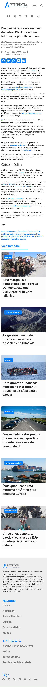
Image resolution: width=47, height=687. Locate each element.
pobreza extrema (8, 184)
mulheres (27, 150)
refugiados (14, 239)
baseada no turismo (18, 145)
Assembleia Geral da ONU (29, 231)
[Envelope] (32, 16)
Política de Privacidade (17, 662)
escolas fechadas (15, 198)
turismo (23, 239)
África (6, 605)
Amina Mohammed (9, 231)
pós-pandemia (37, 236)
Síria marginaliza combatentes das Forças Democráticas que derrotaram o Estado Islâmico (20, 287)
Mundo (7, 632)
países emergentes (18, 234)
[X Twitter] (20, 16)
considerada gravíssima (20, 206)
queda (21, 172)
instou (34, 70)
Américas (8, 610)
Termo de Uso (11, 657)
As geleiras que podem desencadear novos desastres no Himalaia (19, 339)
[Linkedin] (26, 16)
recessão (5, 239)
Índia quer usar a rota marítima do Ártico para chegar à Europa (19, 489)
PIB (37, 234)
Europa (7, 621)
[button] (34, 5)
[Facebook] (8, 16)
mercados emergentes (31, 113)
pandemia (31, 234)
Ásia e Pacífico (12, 616)
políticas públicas (23, 236)
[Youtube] (25, 679)
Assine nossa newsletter (18, 646)
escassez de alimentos (24, 187)
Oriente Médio (11, 627)
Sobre (6, 651)
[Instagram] (14, 16)
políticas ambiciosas (24, 87)
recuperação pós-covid (10, 89)
